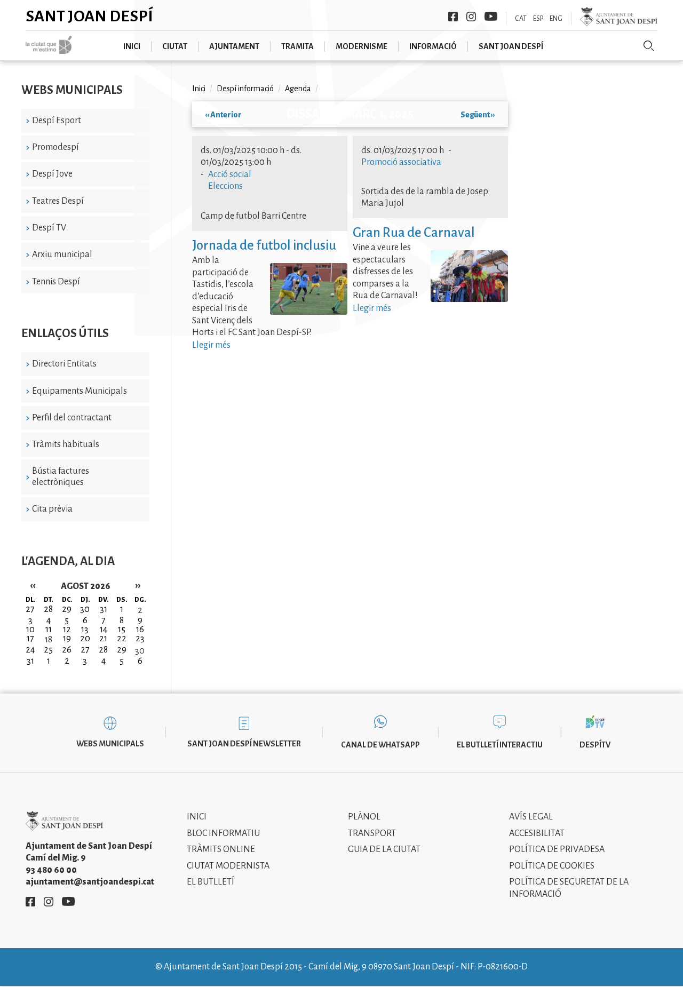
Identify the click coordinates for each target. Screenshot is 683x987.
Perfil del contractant (72, 418)
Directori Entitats (64, 364)
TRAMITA (297, 46)
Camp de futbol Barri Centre (253, 216)
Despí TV (49, 228)
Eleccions (225, 186)
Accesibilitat (537, 833)
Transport (372, 833)
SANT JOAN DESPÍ (511, 46)
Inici (198, 88)
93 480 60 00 (51, 870)
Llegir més (211, 345)
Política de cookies (551, 866)
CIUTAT (174, 46)
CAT (521, 18)
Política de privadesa (557, 849)
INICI (131, 46)
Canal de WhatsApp (380, 745)
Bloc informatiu (223, 833)
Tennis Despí (56, 281)
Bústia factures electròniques (60, 476)
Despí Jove (52, 174)
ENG (556, 18)
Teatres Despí (58, 201)
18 (48, 639)
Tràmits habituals (65, 444)
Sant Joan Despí (89, 16)
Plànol (364, 817)
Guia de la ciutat (384, 849)
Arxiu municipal (62, 254)
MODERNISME (361, 46)
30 (140, 651)
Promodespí (55, 147)
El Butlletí (210, 882)
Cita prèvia (52, 509)
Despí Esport (56, 120)
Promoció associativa (401, 162)
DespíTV (594, 745)
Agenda (298, 88)
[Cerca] (648, 46)
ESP (538, 18)
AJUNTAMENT (234, 46)
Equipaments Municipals (79, 391)
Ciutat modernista (228, 866)
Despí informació (245, 88)
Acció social (229, 174)
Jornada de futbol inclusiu (264, 245)
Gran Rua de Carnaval (414, 232)
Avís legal (531, 817)
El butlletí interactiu (500, 745)
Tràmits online (221, 849)
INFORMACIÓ (433, 46)
